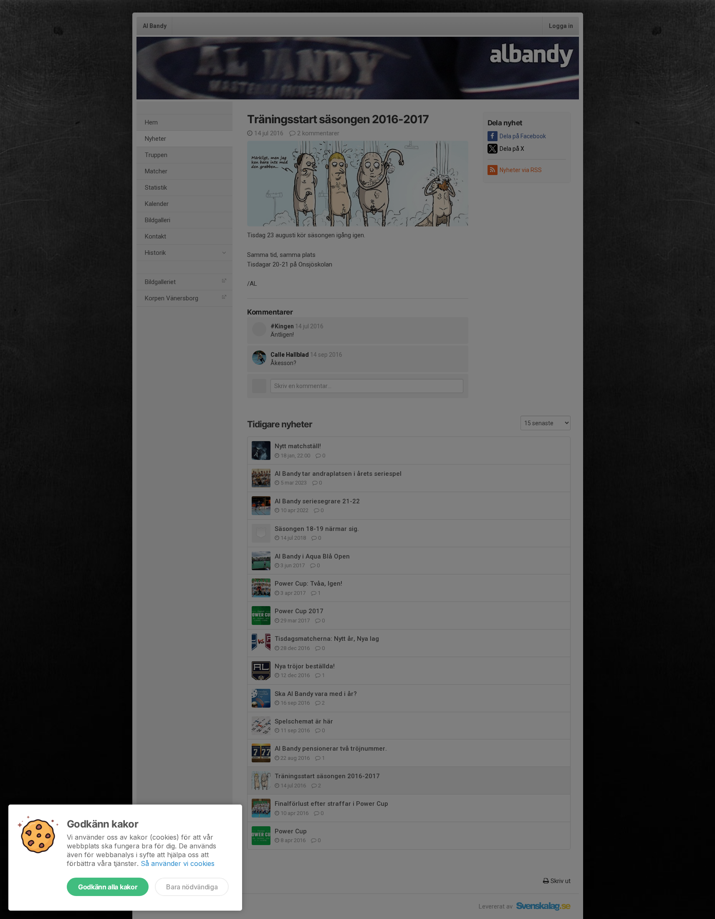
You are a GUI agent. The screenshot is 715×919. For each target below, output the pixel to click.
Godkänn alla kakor (107, 887)
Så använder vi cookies (178, 863)
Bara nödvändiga (191, 887)
